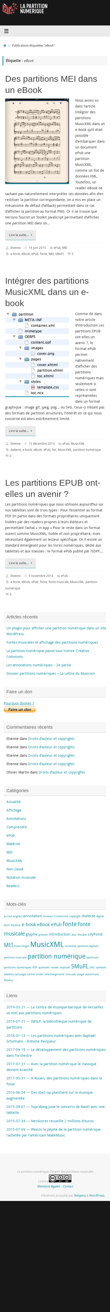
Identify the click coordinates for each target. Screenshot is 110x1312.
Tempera (80, 1195)
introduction (60, 934)
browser (48, 916)
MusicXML (78, 443)
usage (80, 974)
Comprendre (16, 827)
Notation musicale (21, 877)
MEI (64, 248)
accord (8, 916)
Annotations (16, 818)
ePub (57, 248)
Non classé (15, 869)
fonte (43, 254)
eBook (25, 254)
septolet (65, 967)
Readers (12, 886)
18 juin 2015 (37, 248)
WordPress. (97, 1195)
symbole (101, 967)
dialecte (15, 450)
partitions (92, 957)
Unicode (70, 974)
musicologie (21, 946)
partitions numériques (17, 967)
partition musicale (15, 957)
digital (100, 916)
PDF (34, 967)
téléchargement (54, 974)
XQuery (8, 980)
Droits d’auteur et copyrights (51, 738)
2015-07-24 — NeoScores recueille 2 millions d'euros (50, 1121)
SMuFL (59, 254)
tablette (9, 974)
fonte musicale (59, 582)
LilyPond (95, 934)
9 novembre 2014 (41, 576)
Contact (68, 1186)
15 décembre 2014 (42, 443)
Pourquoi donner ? (19, 703)
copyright (75, 916)
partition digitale (88, 946)
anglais (17, 916)
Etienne (15, 248)
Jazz (74, 934)
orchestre (70, 946)
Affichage (13, 810)
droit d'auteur (12, 925)
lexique (82, 934)
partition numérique (87, 450)
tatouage (20, 974)
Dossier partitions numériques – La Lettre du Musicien (50, 673)
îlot (54, 450)
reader (55, 967)
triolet (39, 974)
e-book (15, 254)
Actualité (13, 802)
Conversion (61, 916)
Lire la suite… (19, 235)
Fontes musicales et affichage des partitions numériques (52, 642)
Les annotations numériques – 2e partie (38, 665)
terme (31, 974)
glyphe (31, 934)
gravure (43, 934)
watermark (92, 974)
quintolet (44, 967)
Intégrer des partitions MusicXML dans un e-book (47, 292)
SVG (92, 967)
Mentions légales (48, 1186)
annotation (32, 915)
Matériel (13, 844)
